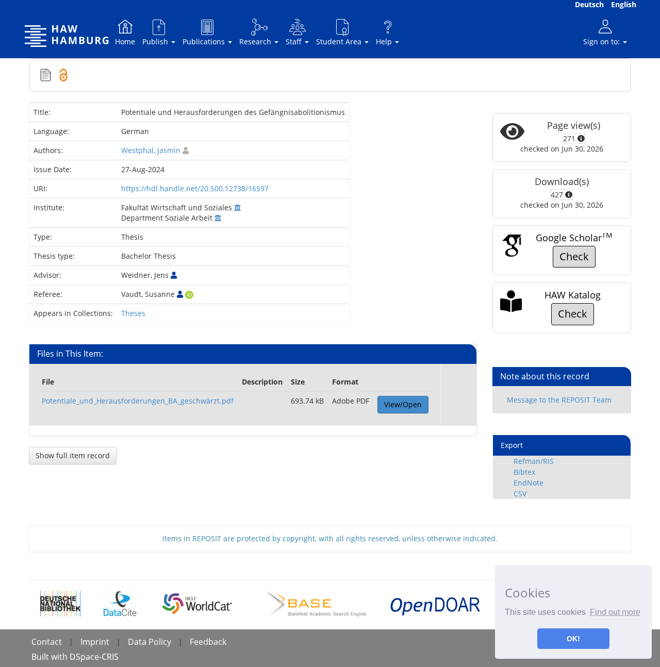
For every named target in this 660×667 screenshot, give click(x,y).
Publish (156, 41)
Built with (50, 656)
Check (574, 256)
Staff (295, 41)
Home (125, 41)
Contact (46, 641)
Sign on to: (602, 41)
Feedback (208, 641)
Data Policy (149, 641)
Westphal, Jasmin (150, 150)
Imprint (94, 641)
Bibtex (524, 472)
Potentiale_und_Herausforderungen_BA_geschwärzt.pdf (138, 401)
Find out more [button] (615, 612)
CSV (520, 493)
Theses (133, 313)
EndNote (528, 483)
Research (256, 41)
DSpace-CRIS (94, 656)
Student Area (340, 41)
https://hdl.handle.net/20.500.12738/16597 (195, 188)
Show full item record (73, 455)
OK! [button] (573, 639)
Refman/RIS (534, 461)
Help (385, 41)
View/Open (403, 404)
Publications (205, 41)
